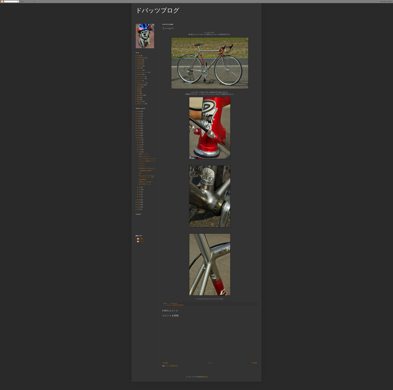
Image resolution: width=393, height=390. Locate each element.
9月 (140, 147)
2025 (139, 114)
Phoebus (139, 62)
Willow (139, 68)
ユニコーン (142, 163)
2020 (139, 123)
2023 (139, 118)
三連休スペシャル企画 (145, 182)
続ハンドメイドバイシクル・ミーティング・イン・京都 (147, 176)
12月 (140, 140)
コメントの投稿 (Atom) (171, 366)
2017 (139, 130)
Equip (138, 55)
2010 (139, 207)
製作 (138, 99)
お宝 (140, 173)
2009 (139, 209)
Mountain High (141, 57)
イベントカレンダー (142, 72)
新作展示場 (180, 305)
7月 (140, 152)
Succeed (139, 66)
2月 (140, 194)
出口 (138, 93)
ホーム (210, 363)
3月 (140, 192)
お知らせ (139, 74)
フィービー (142, 166)
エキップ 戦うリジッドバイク (147, 158)
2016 (139, 133)
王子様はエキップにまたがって (147, 168)
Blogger (206, 377)
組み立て (139, 101)
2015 (139, 135)
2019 (139, 126)
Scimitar (139, 64)
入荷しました (141, 103)
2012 (139, 202)
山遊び (139, 87)
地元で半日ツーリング (145, 184)
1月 (140, 196)
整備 (138, 97)
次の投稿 (165, 363)
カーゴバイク (141, 76)
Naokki (141, 238)
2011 (139, 204)
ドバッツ (141, 241)
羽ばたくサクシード (144, 156)
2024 (139, 116)
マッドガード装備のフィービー (147, 161)
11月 (140, 142)
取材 (138, 89)
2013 (139, 200)
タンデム (139, 80)
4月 (140, 189)
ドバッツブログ (157, 10)
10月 (140, 144)
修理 (138, 91)
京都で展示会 (142, 179)
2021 (139, 121)
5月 (140, 187)
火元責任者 (174, 305)
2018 (139, 128)
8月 (140, 149)
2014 (139, 137)
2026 (139, 111)
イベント (139, 70)
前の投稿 (254, 363)
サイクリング (141, 78)
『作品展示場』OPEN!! (145, 170)
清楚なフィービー (144, 154)
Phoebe (169, 305)
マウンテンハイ (141, 83)
